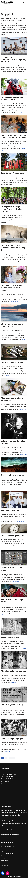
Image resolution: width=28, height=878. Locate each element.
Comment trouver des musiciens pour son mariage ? (13, 247)
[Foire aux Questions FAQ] (14, 693)
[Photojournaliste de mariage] (14, 660)
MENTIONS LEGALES (6, 829)
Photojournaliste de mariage (13, 671)
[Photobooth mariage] (14, 499)
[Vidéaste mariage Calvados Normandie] (14, 426)
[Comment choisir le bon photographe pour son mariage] (14, 274)
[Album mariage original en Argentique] (14, 387)
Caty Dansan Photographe (12, 173)
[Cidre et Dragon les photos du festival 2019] (14, 86)
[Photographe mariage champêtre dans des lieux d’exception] (14, 195)
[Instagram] (7, 873)
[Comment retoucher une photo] (14, 557)
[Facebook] (2, 873)
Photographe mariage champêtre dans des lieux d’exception (12, 209)
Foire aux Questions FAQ (12, 705)
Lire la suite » (20, 112)
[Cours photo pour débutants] (14, 352)
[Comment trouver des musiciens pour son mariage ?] (14, 234)
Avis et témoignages (10, 637)
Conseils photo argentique (12, 475)
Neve (8, 876)
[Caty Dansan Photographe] (14, 162)
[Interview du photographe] (14, 727)
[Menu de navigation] (23, 2)
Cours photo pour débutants (13, 362)
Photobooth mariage (10, 510)
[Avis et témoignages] (14, 626)
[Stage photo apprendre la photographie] (14, 313)
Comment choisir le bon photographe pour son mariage (11, 287)
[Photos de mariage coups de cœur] (14, 590)
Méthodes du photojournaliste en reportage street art (14, 59)
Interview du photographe (12, 739)
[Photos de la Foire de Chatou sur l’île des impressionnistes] (14, 124)
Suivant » (12, 758)
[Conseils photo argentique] (14, 464)
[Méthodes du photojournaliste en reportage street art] (14, 46)
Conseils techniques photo (12, 536)
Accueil (2, 9)
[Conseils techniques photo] (14, 528)
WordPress (18, 876)
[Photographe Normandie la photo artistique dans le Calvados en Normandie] (7, 2)
